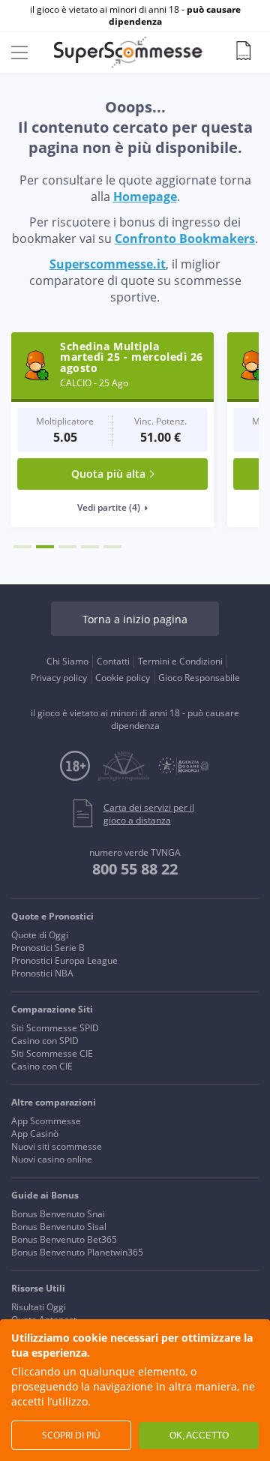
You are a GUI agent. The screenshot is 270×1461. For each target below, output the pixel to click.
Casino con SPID (45, 1040)
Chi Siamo (67, 661)
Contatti (113, 661)
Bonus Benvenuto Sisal (58, 1226)
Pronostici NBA (42, 973)
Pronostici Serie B (48, 947)
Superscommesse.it (108, 264)
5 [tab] (113, 546)
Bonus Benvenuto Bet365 (64, 1239)
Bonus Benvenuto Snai (58, 1214)
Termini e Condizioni (180, 661)
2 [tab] (45, 546)
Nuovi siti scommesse (56, 1146)
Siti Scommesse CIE (52, 1053)
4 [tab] (90, 546)
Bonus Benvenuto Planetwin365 (77, 1252)
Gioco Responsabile (199, 677)
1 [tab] (23, 546)
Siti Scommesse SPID (55, 1028)
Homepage (145, 196)
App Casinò (34, 1133)
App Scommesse (46, 1120)
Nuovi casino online (51, 1159)
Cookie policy (122, 677)
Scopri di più (71, 1435)
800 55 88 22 (135, 869)
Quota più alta (108, 473)
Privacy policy (59, 677)
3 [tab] (67, 546)
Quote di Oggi (39, 934)
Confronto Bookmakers (185, 238)
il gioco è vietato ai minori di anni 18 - (135, 16)
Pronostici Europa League (64, 960)
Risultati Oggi (38, 1306)
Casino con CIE (42, 1066)
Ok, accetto (199, 1435)
